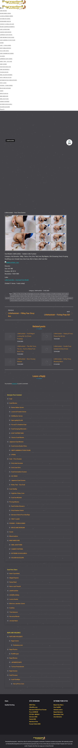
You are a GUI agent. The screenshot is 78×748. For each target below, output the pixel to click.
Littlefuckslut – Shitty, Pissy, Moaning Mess (62, 360)
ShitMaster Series (17, 416)
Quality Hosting (9, 705)
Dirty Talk (27, 295)
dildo (22, 295)
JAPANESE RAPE (16, 662)
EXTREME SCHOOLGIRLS (19, 553)
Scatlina (11, 608)
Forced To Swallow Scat (18, 424)
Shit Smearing (46, 300)
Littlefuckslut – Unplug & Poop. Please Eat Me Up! (63, 335)
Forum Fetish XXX (34, 724)
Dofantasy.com (18, 645)
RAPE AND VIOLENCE (15, 636)
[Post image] (10, 336)
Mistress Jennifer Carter (17, 603)
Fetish (49, 295)
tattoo (62, 300)
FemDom (44, 295)
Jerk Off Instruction (10, 298)
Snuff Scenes (13, 675)
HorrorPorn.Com (18, 684)
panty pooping (14, 300)
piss (20, 300)
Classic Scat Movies (17, 437)
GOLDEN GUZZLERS (17, 557)
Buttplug (43, 293)
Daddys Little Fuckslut (63, 293)
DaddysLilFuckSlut (15, 295)
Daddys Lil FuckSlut (51, 293)
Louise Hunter (13, 599)
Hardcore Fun (33, 721)
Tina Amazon (13, 612)
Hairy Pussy (55, 295)
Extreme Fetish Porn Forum (38, 709)
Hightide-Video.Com (17, 493)
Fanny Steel (13, 582)
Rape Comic (15, 641)
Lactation (18, 298)
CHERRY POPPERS (17, 549)
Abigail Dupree (14, 578)
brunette (37, 293)
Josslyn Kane (13, 621)
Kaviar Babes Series (17, 407)
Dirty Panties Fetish (17, 510)
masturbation (69, 298)
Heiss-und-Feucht (15, 586)
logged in (14, 383)
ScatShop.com (29, 300)
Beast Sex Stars (58, 705)
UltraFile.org (33, 707)
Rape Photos (13, 649)
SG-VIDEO (14, 476)
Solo (52, 300)
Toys (66, 300)
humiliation (64, 295)
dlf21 (32, 295)
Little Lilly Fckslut (43, 298)
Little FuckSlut (34, 298)
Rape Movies (13, 658)
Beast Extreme (58, 712)
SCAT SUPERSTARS (17, 433)
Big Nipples (31, 293)
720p (19, 293)
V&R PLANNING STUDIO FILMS (21, 450)
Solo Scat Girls (16, 467)
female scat (37, 295)
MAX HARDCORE (14, 540)
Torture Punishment (17, 666)
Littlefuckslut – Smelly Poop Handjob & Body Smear (62, 347)
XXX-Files (32, 705)
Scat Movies (13, 403)
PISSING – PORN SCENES (17, 523)
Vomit (11, 532)
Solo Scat (57, 300)
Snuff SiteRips (15, 679)
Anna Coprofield (14, 573)
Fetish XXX (32, 719)
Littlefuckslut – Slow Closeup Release (26, 360)
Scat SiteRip (13, 489)
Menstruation (13, 536)
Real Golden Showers (18, 506)
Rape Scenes (13, 671)
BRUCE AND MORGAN (18, 527)
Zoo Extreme (58, 717)
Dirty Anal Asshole (17, 463)
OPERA (13, 454)
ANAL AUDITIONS (16, 545)
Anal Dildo (24, 293)
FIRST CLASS (15, 519)
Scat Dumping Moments (18, 429)
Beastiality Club (58, 714)
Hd (60, 295)
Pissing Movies (14, 502)
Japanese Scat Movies (16, 442)
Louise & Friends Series (18, 411)
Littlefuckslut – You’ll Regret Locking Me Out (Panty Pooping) (26, 336)
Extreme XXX (33, 717)
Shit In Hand (38, 300)
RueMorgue (15, 654)
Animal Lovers (58, 709)
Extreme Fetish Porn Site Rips (20, 515)
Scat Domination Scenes (19, 472)
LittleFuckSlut (10, 140)
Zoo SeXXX (57, 707)
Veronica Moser (14, 616)
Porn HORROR (33, 712)
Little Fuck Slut (25, 298)
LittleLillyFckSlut (60, 298)
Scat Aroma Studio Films (19, 446)
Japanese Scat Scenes (18, 480)
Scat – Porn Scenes (15, 459)
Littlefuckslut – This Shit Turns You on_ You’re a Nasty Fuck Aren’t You (26, 348)
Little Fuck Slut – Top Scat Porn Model (17, 280)
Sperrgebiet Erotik (17, 420)
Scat (24, 300)
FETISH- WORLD (34, 714)
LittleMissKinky (14, 595)
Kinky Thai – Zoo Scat (18, 484)
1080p (14, 293)
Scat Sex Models (16, 497)
